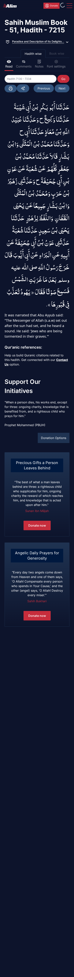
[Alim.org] (11, 6)
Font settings (56, 66)
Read (9, 66)
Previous (44, 88)
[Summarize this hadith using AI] (23, 88)
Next (62, 88)
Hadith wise (33, 54)
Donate (54, 5)
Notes (39, 66)
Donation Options (53, 438)
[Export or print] (11, 88)
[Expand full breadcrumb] (8, 41)
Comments (23, 66)
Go (63, 79)
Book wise (56, 53)
